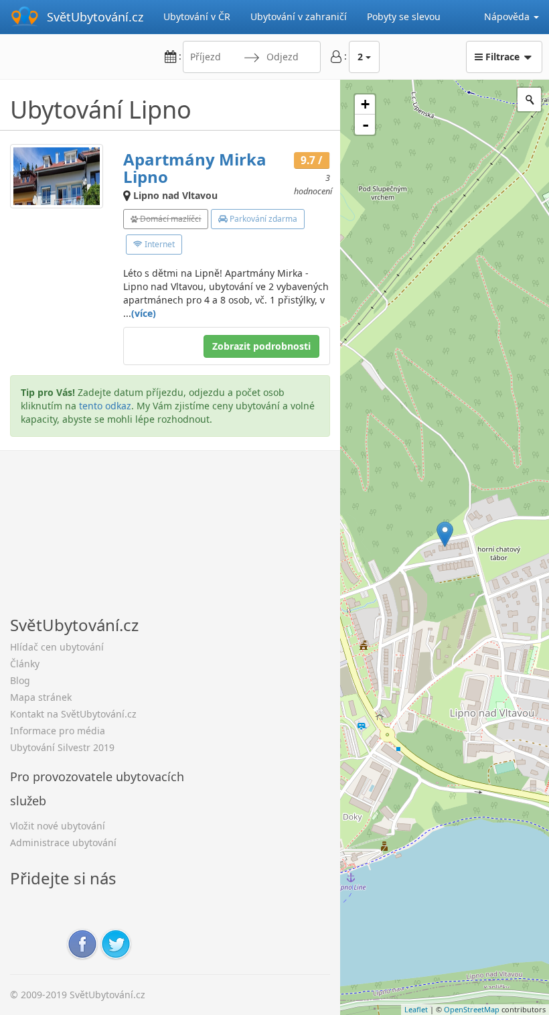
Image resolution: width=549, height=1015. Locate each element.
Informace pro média (57, 730)
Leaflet (416, 1009)
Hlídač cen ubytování (57, 646)
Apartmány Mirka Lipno (194, 168)
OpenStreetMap (471, 1009)
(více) (143, 313)
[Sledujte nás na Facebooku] (82, 943)
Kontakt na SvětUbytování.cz (73, 713)
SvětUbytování (95, 17)
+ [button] (365, 104)
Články (25, 663)
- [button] (365, 124)
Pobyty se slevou (404, 16)
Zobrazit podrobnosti (261, 346)
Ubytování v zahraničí (298, 16)
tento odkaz (105, 405)
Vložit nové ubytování (57, 825)
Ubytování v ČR (196, 16)
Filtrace (502, 56)
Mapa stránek (41, 697)
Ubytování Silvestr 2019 (62, 747)
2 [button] (360, 56)
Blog (20, 680)
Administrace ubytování (63, 842)
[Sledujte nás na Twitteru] (116, 943)
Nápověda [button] (508, 16)
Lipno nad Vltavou (175, 195)
